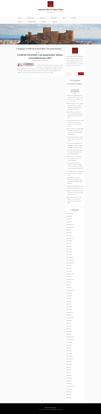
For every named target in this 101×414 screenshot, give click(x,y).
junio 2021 (69, 282)
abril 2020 (69, 304)
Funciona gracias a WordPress (44, 409)
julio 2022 (69, 265)
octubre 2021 (69, 276)
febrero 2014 (69, 380)
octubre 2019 (69, 314)
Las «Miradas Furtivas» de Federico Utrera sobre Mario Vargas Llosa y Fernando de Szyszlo (75, 173)
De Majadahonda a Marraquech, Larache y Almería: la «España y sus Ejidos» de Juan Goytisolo (75, 139)
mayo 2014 (69, 375)
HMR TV (20, 21)
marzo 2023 (69, 249)
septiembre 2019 (70, 317)
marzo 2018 (69, 350)
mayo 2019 (69, 325)
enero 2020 (69, 309)
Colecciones (30, 18)
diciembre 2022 (70, 257)
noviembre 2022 (70, 260)
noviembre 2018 (70, 339)
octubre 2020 (69, 293)
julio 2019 (69, 323)
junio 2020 (69, 298)
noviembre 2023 (70, 238)
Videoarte (53, 18)
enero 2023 (69, 254)
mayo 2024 (69, 235)
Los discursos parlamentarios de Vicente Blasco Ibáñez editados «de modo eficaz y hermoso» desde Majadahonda (75, 152)
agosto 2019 (69, 320)
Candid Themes (59, 409)
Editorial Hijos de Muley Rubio (50, 9)
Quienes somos (32, 21)
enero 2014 (69, 383)
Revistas (42, 18)
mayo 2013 (69, 397)
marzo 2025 (69, 221)
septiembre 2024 (70, 227)
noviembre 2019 (70, 312)
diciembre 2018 (70, 336)
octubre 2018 (69, 342)
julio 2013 (69, 391)
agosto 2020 (69, 295)
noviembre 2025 (70, 213)
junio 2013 (69, 394)
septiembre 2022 (70, 262)
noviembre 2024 (70, 224)
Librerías (43, 21)
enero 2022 (69, 271)
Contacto (54, 21)
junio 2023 (69, 243)
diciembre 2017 (70, 356)
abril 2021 (69, 284)
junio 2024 (69, 232)
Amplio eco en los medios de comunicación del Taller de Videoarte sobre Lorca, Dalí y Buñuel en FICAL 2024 (75, 192)
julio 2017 (69, 367)
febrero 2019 (69, 331)
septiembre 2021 (70, 279)
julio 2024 (69, 229)
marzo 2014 (69, 378)
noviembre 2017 (70, 358)
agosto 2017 (69, 364)
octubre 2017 (69, 361)
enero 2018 (69, 353)
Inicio (19, 18)
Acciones (73, 18)
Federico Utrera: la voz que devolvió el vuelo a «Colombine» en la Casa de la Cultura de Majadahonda (74, 158)
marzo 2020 (69, 306)
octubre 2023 (69, 240)
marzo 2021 (69, 287)
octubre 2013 (69, 389)
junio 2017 (69, 369)
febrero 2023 (69, 251)
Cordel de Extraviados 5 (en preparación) (40, 60)
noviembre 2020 (70, 290)
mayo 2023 (69, 246)
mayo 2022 (69, 268)
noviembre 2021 (70, 273)
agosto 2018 (69, 345)
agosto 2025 (69, 218)
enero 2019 (69, 334)
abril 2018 (69, 347)
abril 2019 (69, 328)
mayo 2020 (69, 301)
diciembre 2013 (70, 386)
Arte (63, 18)
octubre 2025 (69, 216)
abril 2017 (69, 372)
